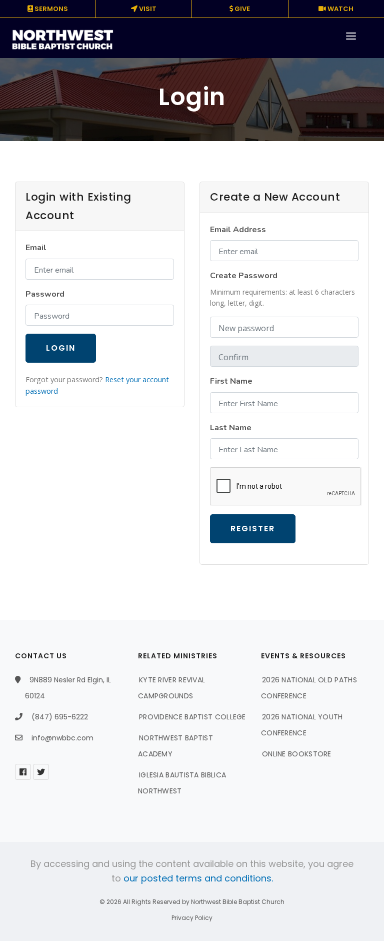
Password (45, 294)
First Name (231, 381)
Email (36, 247)
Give (241, 9)
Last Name (231, 427)
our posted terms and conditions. (198, 878)
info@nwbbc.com (63, 738)
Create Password (244, 275)
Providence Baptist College (192, 717)
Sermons (50, 9)
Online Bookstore (297, 754)
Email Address (238, 229)
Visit (147, 9)
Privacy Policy (192, 917)
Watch (340, 9)
